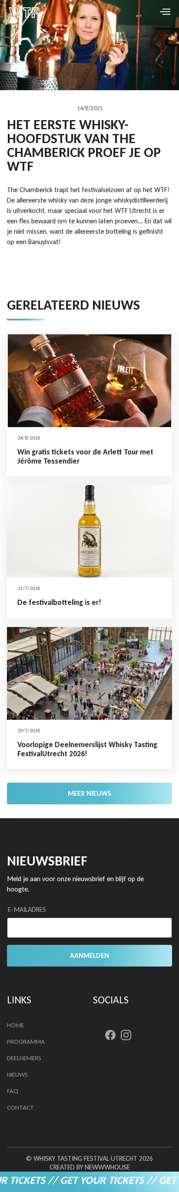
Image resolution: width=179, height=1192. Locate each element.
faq (12, 1091)
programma (26, 1041)
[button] (154, 11)
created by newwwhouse (90, 1167)
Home (15, 1025)
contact (20, 1107)
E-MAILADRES (27, 909)
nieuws (17, 1074)
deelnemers (24, 1058)
